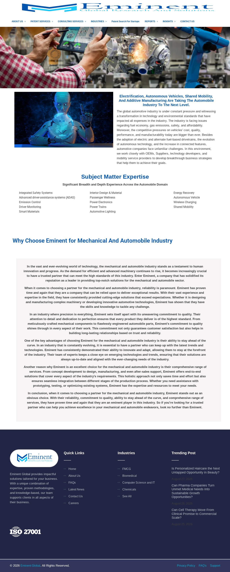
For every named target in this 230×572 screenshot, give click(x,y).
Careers (73, 503)
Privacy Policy (186, 565)
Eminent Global (30, 565)
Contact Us (75, 496)
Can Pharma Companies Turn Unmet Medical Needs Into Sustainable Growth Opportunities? (193, 491)
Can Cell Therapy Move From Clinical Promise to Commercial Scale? (194, 513)
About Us (74, 475)
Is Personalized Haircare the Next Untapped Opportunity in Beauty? (196, 470)
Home (72, 468)
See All (127, 496)
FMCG (126, 468)
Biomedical (129, 475)
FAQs (72, 482)
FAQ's (202, 565)
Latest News (76, 489)
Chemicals (129, 489)
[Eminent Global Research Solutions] (115, 7)
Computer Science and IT (138, 482)
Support (215, 565)
